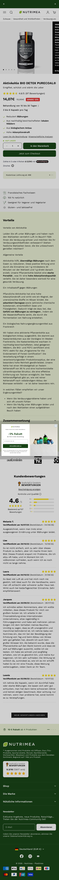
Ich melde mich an (15, 446)
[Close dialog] (55, 426)
